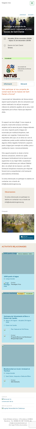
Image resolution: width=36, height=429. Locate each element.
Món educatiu (31, 364)
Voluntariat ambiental (9, 10)
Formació (21, 293)
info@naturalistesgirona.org (12, 79)
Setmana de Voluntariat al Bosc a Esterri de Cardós (17, 317)
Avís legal (11, 425)
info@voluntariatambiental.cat (18, 423)
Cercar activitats (27, 238)
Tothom (6, 53)
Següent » (31, 15)
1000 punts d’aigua (11, 276)
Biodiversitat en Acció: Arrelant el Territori (17, 370)
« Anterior (22, 15)
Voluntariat (8, 58)
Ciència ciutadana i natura (25, 254)
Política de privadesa (21, 425)
